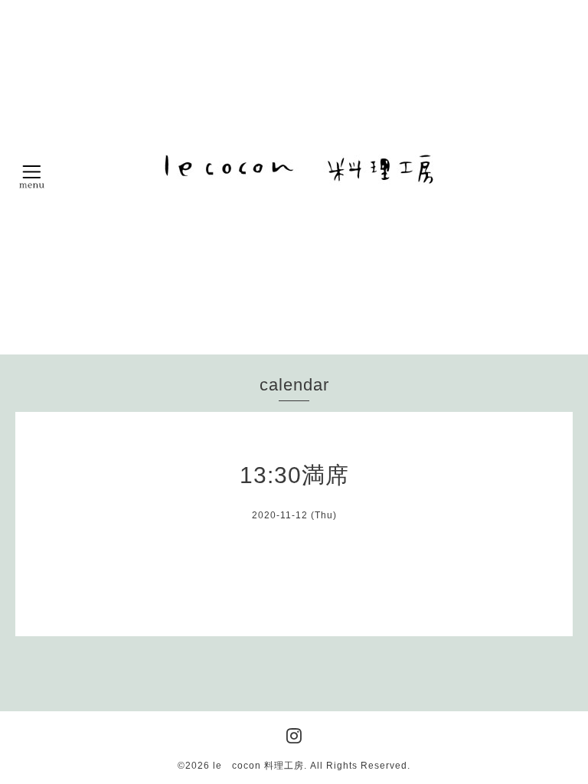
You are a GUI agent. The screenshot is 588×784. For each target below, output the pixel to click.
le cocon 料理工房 (258, 765)
